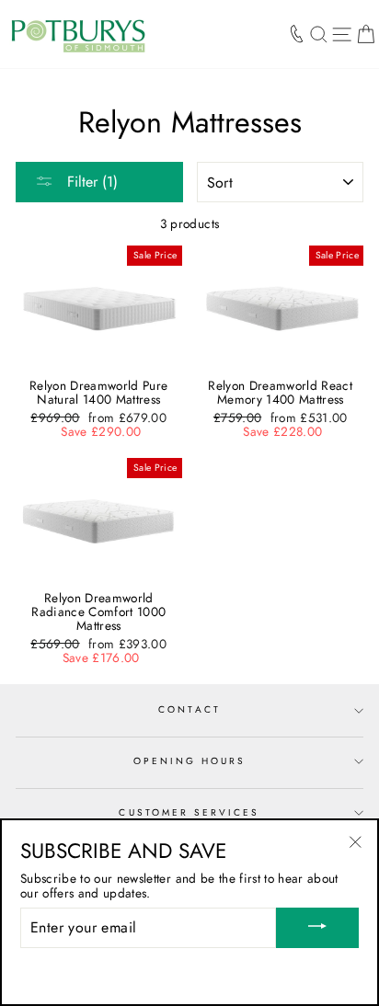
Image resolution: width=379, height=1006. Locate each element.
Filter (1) (90, 181)
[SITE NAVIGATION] (341, 34)
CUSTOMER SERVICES (189, 812)
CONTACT (189, 709)
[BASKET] (365, 34)
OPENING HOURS (190, 761)
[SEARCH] (318, 34)
